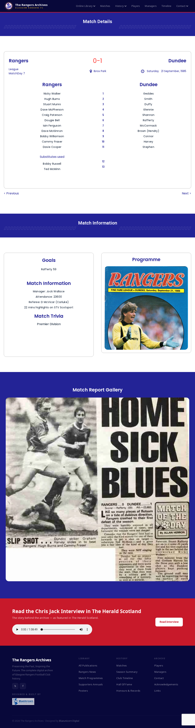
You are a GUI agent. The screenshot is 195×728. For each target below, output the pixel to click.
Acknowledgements (166, 684)
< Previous (11, 193)
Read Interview (169, 622)
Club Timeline (124, 678)
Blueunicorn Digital (69, 720)
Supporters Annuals (91, 684)
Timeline (166, 6)
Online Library (84, 6)
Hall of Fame (124, 684)
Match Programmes (91, 678)
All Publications (88, 665)
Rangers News (87, 671)
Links (157, 690)
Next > (186, 193)
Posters (83, 690)
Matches (105, 6)
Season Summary (126, 671)
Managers (151, 6)
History (119, 6)
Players (135, 6)
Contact (180, 6)
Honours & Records (128, 690)
